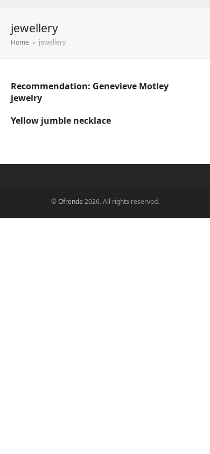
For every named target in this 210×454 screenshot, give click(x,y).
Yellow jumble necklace (61, 120)
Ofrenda (70, 201)
